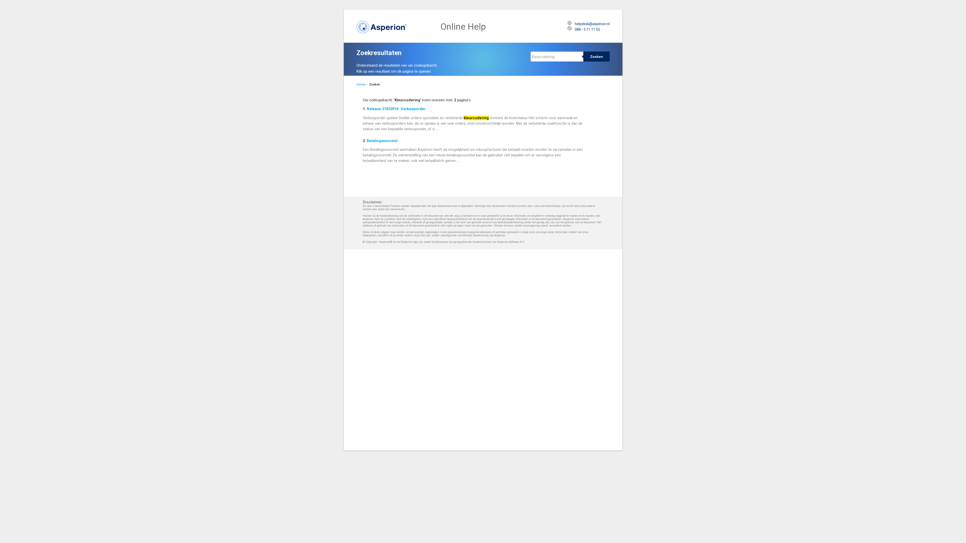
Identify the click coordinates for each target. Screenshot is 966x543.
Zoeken (596, 57)
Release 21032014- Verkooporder (396, 109)
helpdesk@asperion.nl (592, 24)
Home (360, 84)
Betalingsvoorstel (382, 141)
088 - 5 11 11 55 (587, 29)
